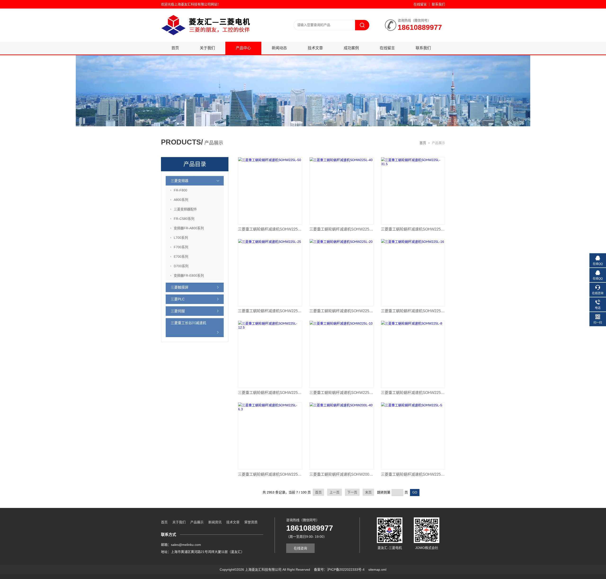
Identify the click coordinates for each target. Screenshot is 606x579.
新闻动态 (279, 48)
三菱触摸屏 (179, 287)
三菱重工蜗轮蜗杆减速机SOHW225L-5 (413, 474)
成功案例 (351, 48)
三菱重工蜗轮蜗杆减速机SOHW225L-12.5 (270, 393)
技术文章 (315, 48)
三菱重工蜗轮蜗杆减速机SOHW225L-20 (341, 311)
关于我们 (207, 48)
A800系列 (181, 200)
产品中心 (243, 48)
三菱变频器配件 (185, 209)
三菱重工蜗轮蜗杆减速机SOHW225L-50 (270, 229)
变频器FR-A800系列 (189, 228)
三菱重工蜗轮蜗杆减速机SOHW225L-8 (413, 393)
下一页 (352, 492)
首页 (175, 48)
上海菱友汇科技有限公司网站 (195, 4)
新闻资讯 (215, 522)
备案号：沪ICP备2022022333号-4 (339, 569)
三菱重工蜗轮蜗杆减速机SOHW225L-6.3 (270, 474)
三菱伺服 (178, 311)
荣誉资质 (251, 522)
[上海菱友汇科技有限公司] (218, 25)
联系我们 (438, 4)
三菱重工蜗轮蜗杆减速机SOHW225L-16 (413, 311)
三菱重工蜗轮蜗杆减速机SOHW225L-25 (270, 311)
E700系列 (181, 256)
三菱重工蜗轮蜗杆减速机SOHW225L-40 (341, 229)
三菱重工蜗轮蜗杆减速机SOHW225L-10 (341, 393)
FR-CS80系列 (184, 219)
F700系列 (181, 247)
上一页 (334, 492)
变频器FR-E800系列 (189, 275)
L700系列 (181, 238)
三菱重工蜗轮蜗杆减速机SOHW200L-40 (341, 474)
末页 (368, 492)
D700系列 (181, 266)
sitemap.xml (377, 569)
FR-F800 (180, 190)
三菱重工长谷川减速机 (188, 323)
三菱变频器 (179, 181)
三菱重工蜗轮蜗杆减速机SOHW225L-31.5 (413, 229)
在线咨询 (300, 548)
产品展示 (197, 522)
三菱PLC (178, 299)
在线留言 (420, 4)
